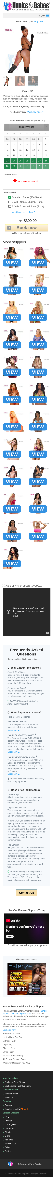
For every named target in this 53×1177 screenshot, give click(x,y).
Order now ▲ (13, 730)
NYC (7, 1117)
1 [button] (20, 167)
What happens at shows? (23, 212)
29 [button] (46, 161)
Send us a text (16, 1109)
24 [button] (14, 161)
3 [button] (33, 167)
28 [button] (39, 161)
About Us (9, 1097)
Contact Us (26, 892)
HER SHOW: (10, 192)
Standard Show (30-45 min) (27, 197)
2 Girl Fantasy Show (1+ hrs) (27, 202)
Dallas (7, 1147)
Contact (8, 1105)
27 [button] (33, 161)
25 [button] (20, 161)
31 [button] (14, 167)
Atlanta (8, 1132)
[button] (7, 126)
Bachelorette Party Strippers (18, 1086)
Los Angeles (10, 1124)
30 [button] (7, 167)
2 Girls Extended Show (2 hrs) (28, 206)
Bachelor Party (9, 1030)
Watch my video (34, 112)
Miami (7, 1136)
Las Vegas (9, 1128)
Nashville (9, 1139)
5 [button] (46, 167)
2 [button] (27, 167)
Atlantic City (10, 1143)
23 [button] (7, 161)
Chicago (8, 1120)
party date (38, 21)
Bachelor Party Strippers (16, 1082)
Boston (8, 1151)
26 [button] (27, 161)
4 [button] (39, 167)
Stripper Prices (11, 1093)
